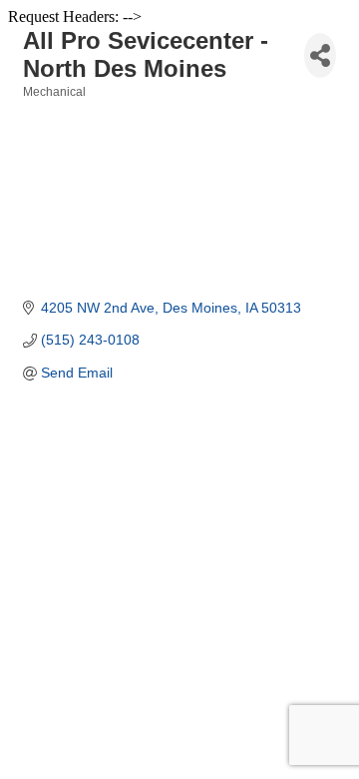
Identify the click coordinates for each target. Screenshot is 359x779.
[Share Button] (320, 55)
